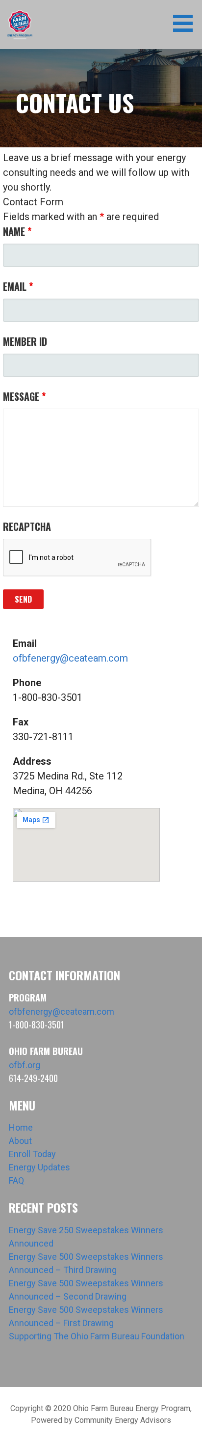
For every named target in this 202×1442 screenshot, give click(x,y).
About (20, 1141)
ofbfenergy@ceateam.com (70, 658)
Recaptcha (27, 526)
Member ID (25, 341)
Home (21, 1127)
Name (17, 231)
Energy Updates (39, 1167)
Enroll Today (32, 1154)
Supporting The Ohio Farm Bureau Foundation (96, 1336)
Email (18, 286)
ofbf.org (24, 1065)
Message (24, 396)
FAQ (16, 1180)
